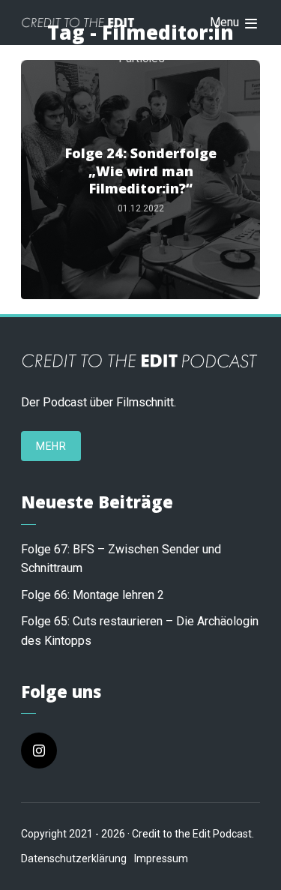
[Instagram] (39, 751)
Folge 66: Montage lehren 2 (92, 595)
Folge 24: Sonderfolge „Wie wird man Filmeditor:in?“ (141, 171)
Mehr (51, 446)
